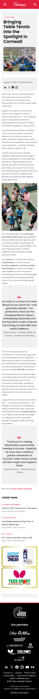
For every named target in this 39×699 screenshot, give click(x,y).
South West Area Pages (22, 488)
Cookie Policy (9, 675)
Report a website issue (19, 678)
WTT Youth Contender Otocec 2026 (17, 537)
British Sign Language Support (19, 681)
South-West (10, 17)
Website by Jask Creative (19, 693)
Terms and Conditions (26, 675)
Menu (5, 4)
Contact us (8, 673)
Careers (18, 673)
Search (34, 4)
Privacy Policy (30, 673)
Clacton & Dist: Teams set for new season (19, 508)
